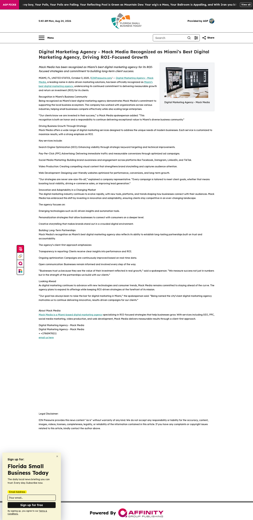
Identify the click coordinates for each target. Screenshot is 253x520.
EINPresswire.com (101, 77)
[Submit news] (20, 249)
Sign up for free (31, 505)
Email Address (17, 491)
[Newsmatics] (20, 271)
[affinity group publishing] (20, 263)
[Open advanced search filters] (196, 37)
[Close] (57, 456)
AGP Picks (9, 4)
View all (246, 4)
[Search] (189, 37)
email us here (46, 337)
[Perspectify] (20, 256)
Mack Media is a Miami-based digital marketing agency (70, 314)
